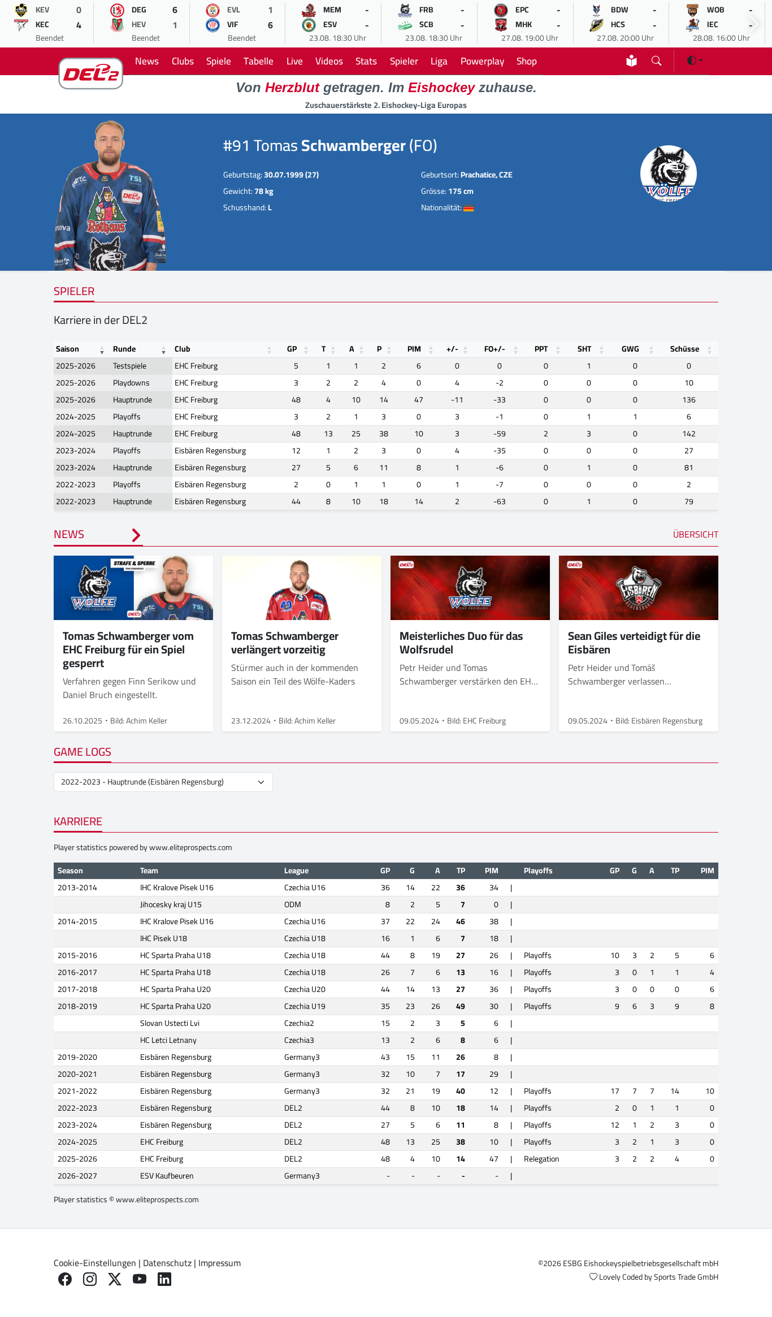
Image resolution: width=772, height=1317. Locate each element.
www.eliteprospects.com (190, 847)
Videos (329, 60)
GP (292, 348)
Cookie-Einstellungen (95, 1262)
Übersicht (695, 534)
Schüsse (684, 348)
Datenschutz (167, 1262)
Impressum (219, 1262)
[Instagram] (90, 1279)
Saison (67, 348)
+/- (452, 348)
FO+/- (494, 348)
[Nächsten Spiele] (753, 24)
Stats (366, 60)
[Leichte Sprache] (631, 60)
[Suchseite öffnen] (656, 58)
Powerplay (482, 60)
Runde (124, 348)
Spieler (404, 60)
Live (295, 60)
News (147, 60)
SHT (584, 348)
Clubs (183, 60)
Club (182, 348)
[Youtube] (139, 1279)
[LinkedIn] (164, 1279)
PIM (414, 348)
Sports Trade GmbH (686, 1277)
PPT (541, 348)
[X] (114, 1279)
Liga (439, 60)
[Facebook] (65, 1279)
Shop (527, 60)
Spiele (218, 60)
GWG (630, 348)
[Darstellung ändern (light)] (695, 60)
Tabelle (259, 60)
